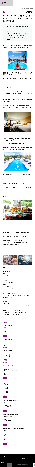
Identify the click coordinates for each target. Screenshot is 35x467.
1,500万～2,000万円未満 (7, 359)
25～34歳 (5, 328)
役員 (4, 372)
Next (30, 465)
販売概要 (8, 39)
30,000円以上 (6, 407)
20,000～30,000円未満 (7, 406)
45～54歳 (5, 331)
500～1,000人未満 (6, 388)
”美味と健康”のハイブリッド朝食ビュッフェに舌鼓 (16, 35)
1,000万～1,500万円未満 (7, 358)
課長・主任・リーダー (6, 369)
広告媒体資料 (9, 460)
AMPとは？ (2, 458)
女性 (4, 342)
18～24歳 (5, 327)
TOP (22, 8)
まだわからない (6, 421)
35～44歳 (5, 330)
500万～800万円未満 (7, 355)
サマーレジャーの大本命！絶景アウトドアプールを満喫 (17, 33)
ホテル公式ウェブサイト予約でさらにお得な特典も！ (15, 37)
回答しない (5, 345)
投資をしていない (6, 442)
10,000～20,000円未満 (7, 405)
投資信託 (5, 430)
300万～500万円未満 (7, 354)
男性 (4, 341)
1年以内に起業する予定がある (8, 417)
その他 (4, 344)
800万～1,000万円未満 (7, 356)
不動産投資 (5, 435)
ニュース (24, 8)
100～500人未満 (6, 387)
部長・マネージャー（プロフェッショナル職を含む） (11, 370)
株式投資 (5, 431)
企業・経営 (28, 8)
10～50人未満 (6, 384)
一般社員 (5, 368)
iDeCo (4, 433)
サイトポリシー (9, 458)
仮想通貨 (5, 434)
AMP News (7, 12)
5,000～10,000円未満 (7, 403)
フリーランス (5, 374)
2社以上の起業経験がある (7, 420)
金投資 (5, 438)
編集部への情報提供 (4, 460)
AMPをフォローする (25, 458)
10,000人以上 (6, 392)
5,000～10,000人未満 (7, 391)
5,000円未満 (5, 402)
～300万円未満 (6, 352)
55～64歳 (5, 332)
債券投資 (5, 439)
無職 (4, 395)
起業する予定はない (6, 423)
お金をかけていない (6, 409)
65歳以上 (5, 334)
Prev (5, 465)
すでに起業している (6, 419)
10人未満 (5, 383)
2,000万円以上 (6, 360)
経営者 (5, 373)
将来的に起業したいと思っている (8, 416)
